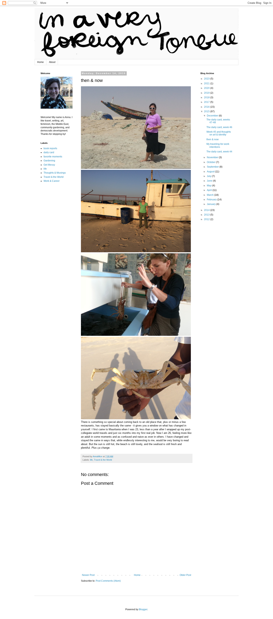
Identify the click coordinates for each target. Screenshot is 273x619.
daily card (49, 152)
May (209, 185)
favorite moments (53, 156)
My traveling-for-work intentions (217, 145)
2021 (207, 83)
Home (40, 62)
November (213, 157)
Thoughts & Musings (55, 172)
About (52, 62)
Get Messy (49, 164)
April (209, 190)
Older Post (185, 575)
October (211, 162)
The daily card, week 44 (219, 151)
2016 (207, 106)
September (213, 166)
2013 (207, 214)
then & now (212, 139)
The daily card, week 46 (219, 127)
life (91, 460)
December (213, 115)
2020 (207, 88)
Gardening (49, 160)
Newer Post (88, 575)
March (210, 195)
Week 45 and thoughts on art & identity (218, 133)
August (211, 171)
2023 (207, 78)
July (209, 176)
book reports (50, 148)
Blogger (143, 609)
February (212, 199)
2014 (207, 210)
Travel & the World (103, 460)
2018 (207, 97)
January (211, 204)
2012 (207, 219)
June (210, 180)
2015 (207, 111)
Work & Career (52, 181)
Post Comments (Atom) (108, 580)
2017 (207, 102)
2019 (207, 92)
